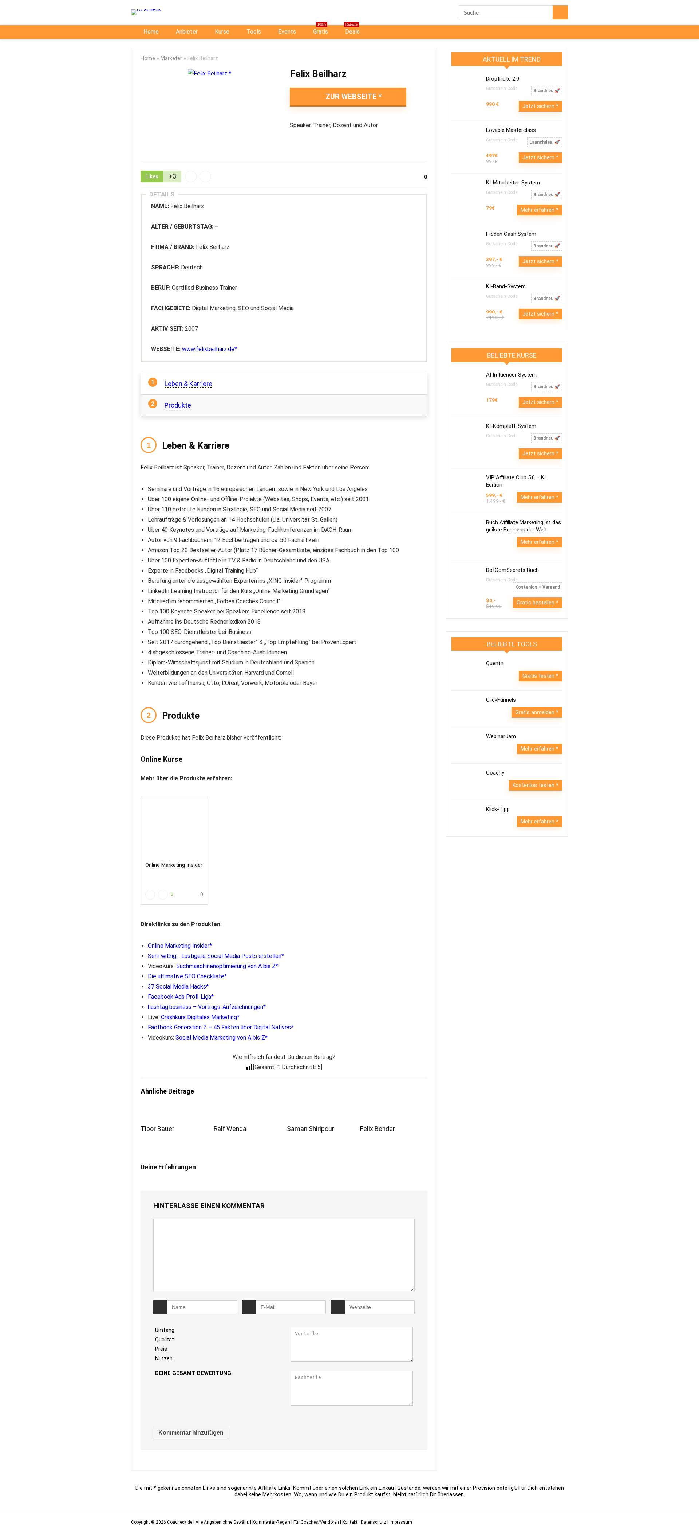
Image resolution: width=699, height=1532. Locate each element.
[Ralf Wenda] (247, 1112)
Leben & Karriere (188, 383)
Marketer (171, 58)
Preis (161, 1349)
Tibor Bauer (157, 1129)
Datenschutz (373, 1522)
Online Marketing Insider (173, 865)
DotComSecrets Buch (512, 570)
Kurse (221, 31)
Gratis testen (539, 676)
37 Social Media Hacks (177, 986)
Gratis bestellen (536, 602)
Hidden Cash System (511, 234)
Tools (253, 31)
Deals (352, 30)
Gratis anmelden (535, 712)
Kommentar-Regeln (271, 1522)
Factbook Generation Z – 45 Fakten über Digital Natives (219, 1027)
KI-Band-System (506, 286)
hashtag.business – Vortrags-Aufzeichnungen (205, 1006)
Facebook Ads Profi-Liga (179, 996)
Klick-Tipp (498, 809)
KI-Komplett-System (511, 426)
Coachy (495, 772)
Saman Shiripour (310, 1129)
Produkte (178, 405)
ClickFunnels (501, 700)
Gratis (320, 30)
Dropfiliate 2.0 (502, 78)
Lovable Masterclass (511, 130)
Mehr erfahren (538, 210)
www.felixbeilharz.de (208, 349)
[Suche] (560, 12)
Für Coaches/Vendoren (316, 1522)
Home (150, 31)
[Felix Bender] (393, 1112)
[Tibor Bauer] (174, 1112)
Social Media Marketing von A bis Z (220, 1037)
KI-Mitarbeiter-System (513, 182)
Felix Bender (377, 1129)
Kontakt (350, 1522)
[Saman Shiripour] (320, 1112)
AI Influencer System (511, 374)
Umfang (164, 1330)
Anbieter (186, 31)
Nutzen (164, 1358)
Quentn (494, 663)
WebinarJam (501, 736)
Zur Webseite (351, 96)
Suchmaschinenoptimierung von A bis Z (226, 966)
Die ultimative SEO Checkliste (186, 976)
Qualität (164, 1339)
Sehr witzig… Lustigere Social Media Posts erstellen (214, 955)
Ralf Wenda (230, 1129)
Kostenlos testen (534, 785)
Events (286, 31)
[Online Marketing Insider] (174, 829)
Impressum (401, 1522)
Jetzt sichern (539, 106)
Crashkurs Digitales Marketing (199, 1017)
